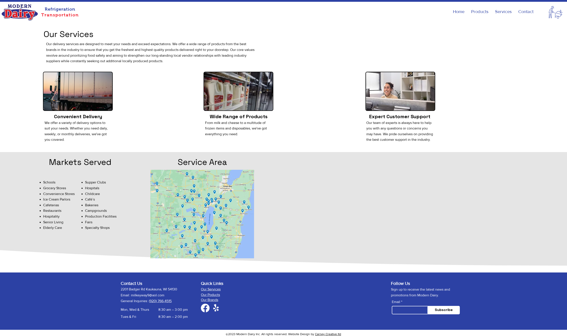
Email (396, 302)
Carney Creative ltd (328, 334)
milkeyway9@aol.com (147, 295)
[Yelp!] (216, 308)
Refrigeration (60, 9)
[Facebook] (205, 308)
